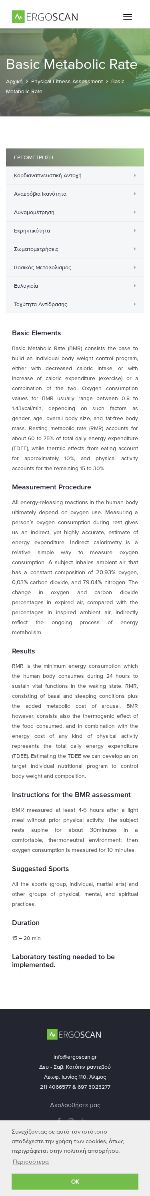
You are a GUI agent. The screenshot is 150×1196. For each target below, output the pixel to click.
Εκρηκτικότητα (32, 231)
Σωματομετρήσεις (36, 249)
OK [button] (75, 1181)
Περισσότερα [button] (31, 1161)
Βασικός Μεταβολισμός (42, 267)
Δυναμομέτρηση (34, 212)
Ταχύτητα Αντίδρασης (40, 304)
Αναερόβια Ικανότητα (40, 194)
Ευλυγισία (26, 286)
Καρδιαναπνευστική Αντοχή (48, 175)
